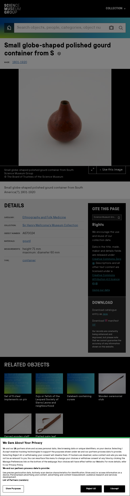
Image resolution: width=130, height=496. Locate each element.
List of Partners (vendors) (15, 480)
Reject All (91, 489)
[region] (65, 467)
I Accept (114, 489)
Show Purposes (13, 489)
